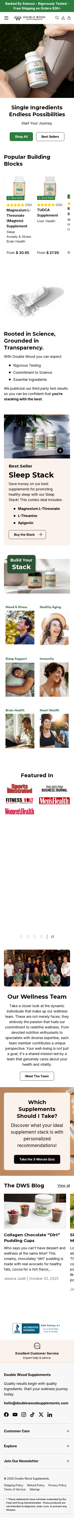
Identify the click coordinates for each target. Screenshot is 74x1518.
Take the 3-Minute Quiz (37, 1159)
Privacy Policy (58, 1485)
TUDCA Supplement (47, 212)
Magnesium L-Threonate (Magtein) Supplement (19, 218)
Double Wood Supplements (32, 1478)
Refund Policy (36, 1485)
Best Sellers (50, 136)
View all (63, 1185)
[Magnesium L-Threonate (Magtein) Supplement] (19, 187)
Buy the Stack (24, 534)
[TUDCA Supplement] (50, 187)
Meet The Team (37, 1076)
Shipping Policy (13, 1485)
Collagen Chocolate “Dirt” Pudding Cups (32, 1237)
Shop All (21, 136)
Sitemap (35, 1489)
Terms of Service (15, 1489)
